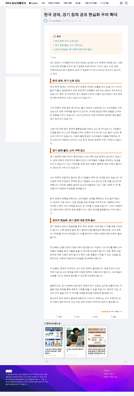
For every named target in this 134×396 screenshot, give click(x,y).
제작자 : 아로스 (109, 374)
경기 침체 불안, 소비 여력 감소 (69, 45)
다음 (46, 361)
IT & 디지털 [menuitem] (104, 3)
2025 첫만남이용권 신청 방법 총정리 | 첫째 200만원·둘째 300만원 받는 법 (97, 351)
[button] (121, 3)
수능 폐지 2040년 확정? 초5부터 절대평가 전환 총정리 (53, 351)
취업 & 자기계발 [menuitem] (91, 3)
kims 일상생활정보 (16, 2)
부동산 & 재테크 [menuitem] (54, 3)
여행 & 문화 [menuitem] (68, 3)
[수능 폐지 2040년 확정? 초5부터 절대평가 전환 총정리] (54, 337)
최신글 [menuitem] (77, 3)
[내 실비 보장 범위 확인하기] (75, 337)
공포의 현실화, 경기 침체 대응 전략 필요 (73, 49)
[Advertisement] (23, 40)
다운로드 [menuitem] (34, 3)
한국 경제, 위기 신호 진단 (66, 41)
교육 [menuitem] (43, 3)
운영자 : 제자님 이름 (110, 377)
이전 (125, 361)
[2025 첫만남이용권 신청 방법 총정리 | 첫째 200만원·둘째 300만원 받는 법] (97, 337)
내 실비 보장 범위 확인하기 (75, 350)
